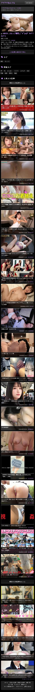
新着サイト (24, 684)
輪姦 (15, 73)
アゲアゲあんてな (8, 3)
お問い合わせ (27, 686)
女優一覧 (28, 682)
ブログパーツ (19, 686)
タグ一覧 (10, 684)
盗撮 (6, 73)
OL (5, 71)
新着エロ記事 (21, 682)
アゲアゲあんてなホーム (8, 8)
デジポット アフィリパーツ (28, 679)
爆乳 (2, 61)
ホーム (6, 682)
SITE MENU (29, 3)
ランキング (17, 684)
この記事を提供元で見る (18, 52)
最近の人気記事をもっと (18, 83)
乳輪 (2, 73)
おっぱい (9, 71)
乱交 (28, 71)
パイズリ (16, 71)
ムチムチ (22, 71)
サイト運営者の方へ (9, 686)
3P (1, 71)
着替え (11, 73)
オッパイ (7, 61)
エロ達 (19, 8)
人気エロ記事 (12, 682)
